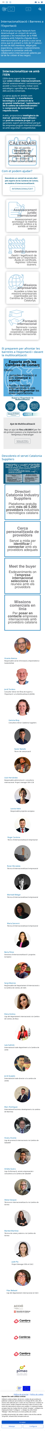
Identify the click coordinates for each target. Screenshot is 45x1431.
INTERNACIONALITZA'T (22, 188)
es (10, 2)
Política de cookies (36, 1394)
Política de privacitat (21, 1394)
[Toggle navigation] (28, 9)
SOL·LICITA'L (22, 441)
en (7, 2)
